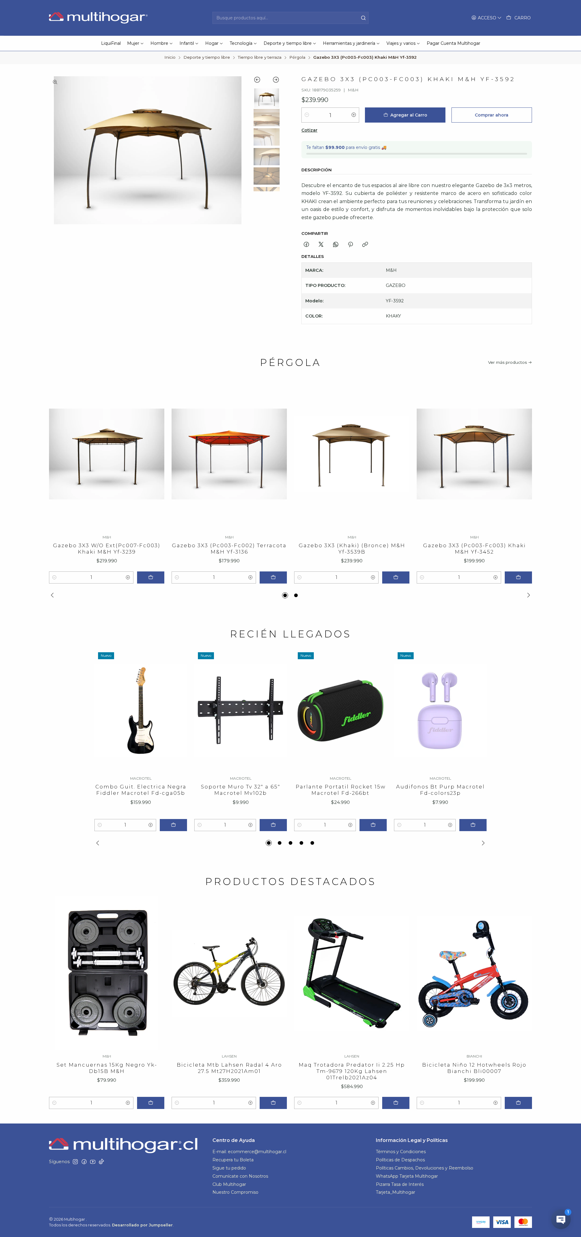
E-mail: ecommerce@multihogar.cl (249, 1151)
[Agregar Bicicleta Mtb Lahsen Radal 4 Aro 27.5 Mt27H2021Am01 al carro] (273, 1103)
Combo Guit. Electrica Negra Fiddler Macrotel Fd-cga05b (140, 790)
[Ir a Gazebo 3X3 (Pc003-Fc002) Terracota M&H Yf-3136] (229, 454)
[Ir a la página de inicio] (99, 17)
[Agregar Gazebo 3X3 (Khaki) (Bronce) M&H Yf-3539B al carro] (395, 577)
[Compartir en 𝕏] (321, 244)
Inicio (170, 57)
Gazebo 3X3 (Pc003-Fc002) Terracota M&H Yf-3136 (229, 548)
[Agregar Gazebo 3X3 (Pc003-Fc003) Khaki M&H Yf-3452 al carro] (518, 577)
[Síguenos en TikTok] (101, 1162)
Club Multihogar (229, 1184)
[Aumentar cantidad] (354, 115)
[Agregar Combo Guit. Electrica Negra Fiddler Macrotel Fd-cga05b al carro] (173, 825)
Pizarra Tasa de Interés (400, 1184)
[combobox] (290, 18)
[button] (285, 595)
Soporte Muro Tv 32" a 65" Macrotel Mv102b (240, 790)
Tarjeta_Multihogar (395, 1192)
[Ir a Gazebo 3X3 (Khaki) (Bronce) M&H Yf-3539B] (351, 454)
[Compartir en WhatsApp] (336, 244)
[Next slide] (273, 80)
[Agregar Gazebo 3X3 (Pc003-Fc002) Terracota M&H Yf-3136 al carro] (273, 577)
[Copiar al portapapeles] (365, 244)
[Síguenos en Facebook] (84, 1162)
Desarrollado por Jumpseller (142, 1225)
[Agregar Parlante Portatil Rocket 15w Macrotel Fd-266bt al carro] (373, 825)
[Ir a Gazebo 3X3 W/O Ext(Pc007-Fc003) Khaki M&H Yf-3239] (106, 454)
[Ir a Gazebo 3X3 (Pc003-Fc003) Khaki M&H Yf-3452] (474, 454)
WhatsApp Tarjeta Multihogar (407, 1176)
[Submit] (363, 18)
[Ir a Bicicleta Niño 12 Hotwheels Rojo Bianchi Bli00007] (474, 973)
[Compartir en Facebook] (306, 244)
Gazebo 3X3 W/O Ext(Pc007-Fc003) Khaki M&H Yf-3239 (106, 548)
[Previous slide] (260, 80)
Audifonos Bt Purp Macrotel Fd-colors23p (440, 790)
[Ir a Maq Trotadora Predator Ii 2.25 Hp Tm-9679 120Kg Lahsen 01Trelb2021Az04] (351, 973)
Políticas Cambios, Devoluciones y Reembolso (424, 1168)
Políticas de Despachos (400, 1160)
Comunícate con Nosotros (240, 1176)
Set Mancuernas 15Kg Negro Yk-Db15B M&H (107, 1068)
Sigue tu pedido (229, 1168)
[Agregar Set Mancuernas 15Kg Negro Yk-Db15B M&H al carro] (150, 1103)
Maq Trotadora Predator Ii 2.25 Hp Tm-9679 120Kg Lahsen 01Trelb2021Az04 (352, 1071)
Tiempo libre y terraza (259, 57)
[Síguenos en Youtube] (93, 1162)
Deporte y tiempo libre (206, 57)
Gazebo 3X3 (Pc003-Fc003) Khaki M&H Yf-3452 (474, 548)
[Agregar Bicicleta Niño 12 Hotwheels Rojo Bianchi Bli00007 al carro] (518, 1103)
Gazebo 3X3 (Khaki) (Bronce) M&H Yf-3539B (352, 548)
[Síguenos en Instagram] (75, 1162)
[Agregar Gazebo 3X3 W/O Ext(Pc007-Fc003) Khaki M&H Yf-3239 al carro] (150, 577)
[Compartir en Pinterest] (350, 244)
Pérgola (297, 57)
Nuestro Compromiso (235, 1192)
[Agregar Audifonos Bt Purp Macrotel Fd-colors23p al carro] (473, 825)
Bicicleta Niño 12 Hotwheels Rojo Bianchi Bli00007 (474, 1068)
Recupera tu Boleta (233, 1160)
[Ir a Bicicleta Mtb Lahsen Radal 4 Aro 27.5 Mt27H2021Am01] (229, 973)
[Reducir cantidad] (307, 115)
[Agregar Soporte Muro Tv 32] (273, 825)
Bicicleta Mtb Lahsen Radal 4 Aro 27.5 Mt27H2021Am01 (229, 1068)
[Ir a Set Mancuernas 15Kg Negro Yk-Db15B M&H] (106, 973)
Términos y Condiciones (401, 1151)
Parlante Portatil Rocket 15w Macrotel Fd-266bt (341, 790)
